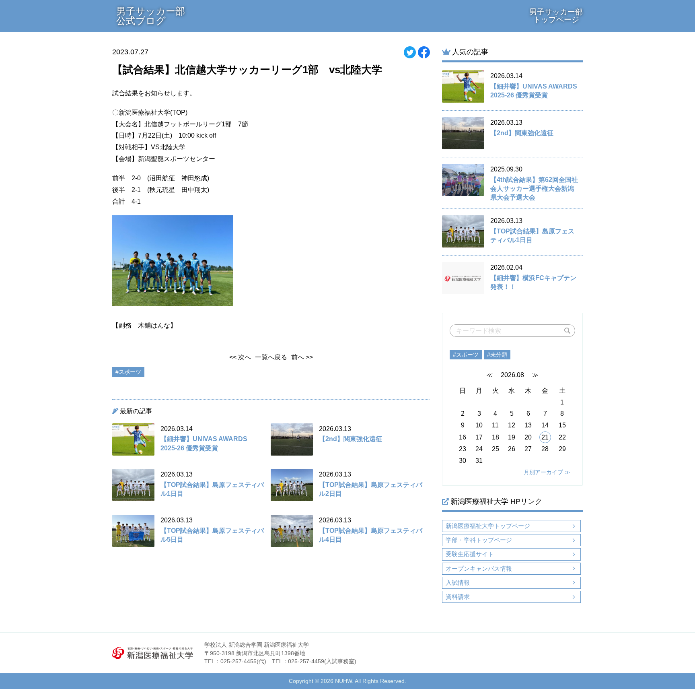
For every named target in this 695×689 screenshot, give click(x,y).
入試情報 (458, 582)
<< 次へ (240, 357)
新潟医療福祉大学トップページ (488, 525)
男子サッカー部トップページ (556, 15)
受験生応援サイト (470, 554)
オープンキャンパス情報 (479, 568)
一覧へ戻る (271, 357)
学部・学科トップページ (479, 539)
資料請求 (458, 596)
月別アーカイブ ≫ (547, 472)
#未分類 (497, 354)
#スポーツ (466, 354)
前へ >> (302, 357)
